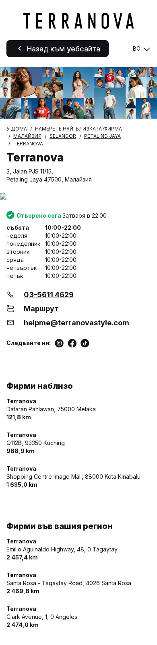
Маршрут (41, 308)
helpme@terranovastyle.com (76, 322)
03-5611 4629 (49, 294)
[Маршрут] (78, 197)
